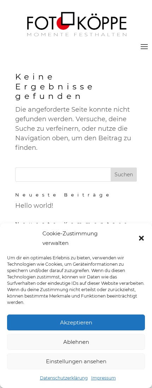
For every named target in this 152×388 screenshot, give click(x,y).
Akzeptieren (76, 322)
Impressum (103, 378)
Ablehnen (76, 342)
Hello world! (34, 206)
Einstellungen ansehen (76, 361)
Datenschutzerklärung (64, 378)
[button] (141, 238)
